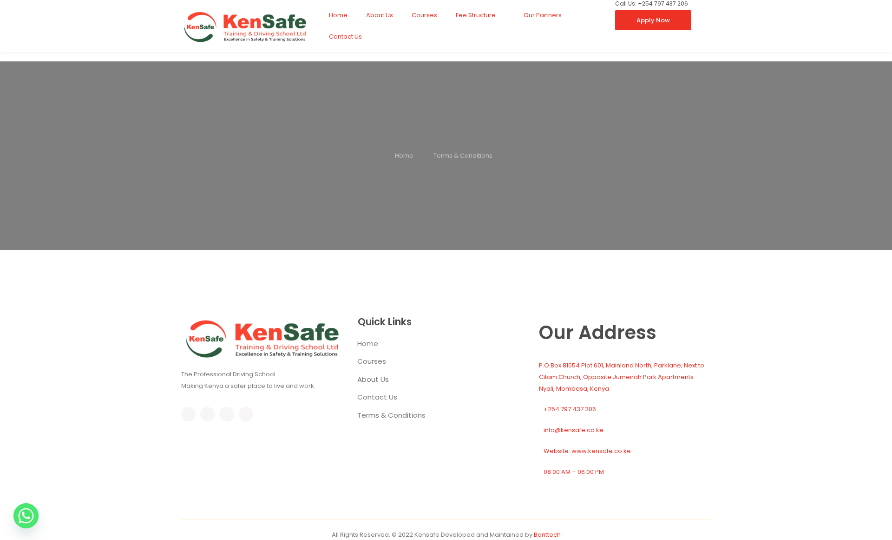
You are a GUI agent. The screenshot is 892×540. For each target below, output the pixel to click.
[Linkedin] (246, 414)
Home (338, 15)
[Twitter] (207, 414)
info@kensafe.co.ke (573, 430)
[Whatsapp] (26, 515)
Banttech (547, 534)
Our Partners (543, 15)
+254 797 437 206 (570, 409)
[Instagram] (226, 414)
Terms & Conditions (391, 415)
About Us (379, 15)
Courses (424, 15)
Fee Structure (476, 15)
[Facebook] (188, 414)
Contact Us (345, 36)
